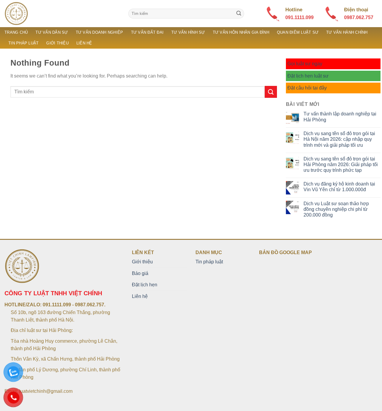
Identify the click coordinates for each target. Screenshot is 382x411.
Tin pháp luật (23, 43)
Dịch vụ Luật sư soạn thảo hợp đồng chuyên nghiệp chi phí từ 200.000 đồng (336, 209)
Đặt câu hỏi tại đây (307, 87)
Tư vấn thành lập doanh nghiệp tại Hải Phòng (340, 116)
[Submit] (239, 14)
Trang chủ (16, 32)
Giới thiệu (57, 43)
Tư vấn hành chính (346, 32)
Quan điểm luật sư (297, 32)
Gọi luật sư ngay (304, 63)
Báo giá (140, 273)
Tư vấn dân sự (52, 32)
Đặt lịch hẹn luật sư (308, 75)
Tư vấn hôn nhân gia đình (241, 32)
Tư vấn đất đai (147, 32)
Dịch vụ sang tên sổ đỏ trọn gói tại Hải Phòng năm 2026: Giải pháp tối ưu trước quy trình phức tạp (341, 164)
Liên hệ (84, 43)
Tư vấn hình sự (188, 32)
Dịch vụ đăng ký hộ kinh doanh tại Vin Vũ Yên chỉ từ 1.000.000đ (339, 186)
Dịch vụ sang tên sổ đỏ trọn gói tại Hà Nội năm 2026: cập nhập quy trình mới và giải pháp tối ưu (339, 139)
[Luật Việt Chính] (61, 13)
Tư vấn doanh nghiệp (99, 32)
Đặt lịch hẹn (144, 284)
